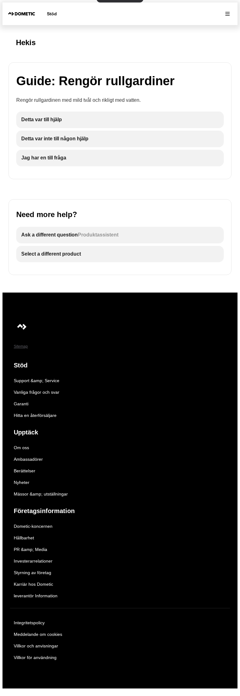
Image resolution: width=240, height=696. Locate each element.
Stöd (52, 13)
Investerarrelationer (33, 561)
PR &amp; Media (30, 549)
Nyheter (21, 482)
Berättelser (24, 470)
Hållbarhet (24, 537)
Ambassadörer (28, 459)
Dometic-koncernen (33, 526)
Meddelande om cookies (38, 634)
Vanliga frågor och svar (36, 392)
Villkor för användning (35, 657)
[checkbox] (120, 120)
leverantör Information (36, 595)
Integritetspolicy (29, 622)
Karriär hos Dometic (33, 584)
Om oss (21, 447)
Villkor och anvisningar (36, 645)
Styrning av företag (32, 572)
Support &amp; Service (36, 380)
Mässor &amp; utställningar (41, 493)
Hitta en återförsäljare (35, 415)
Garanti (21, 403)
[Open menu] (227, 13)
